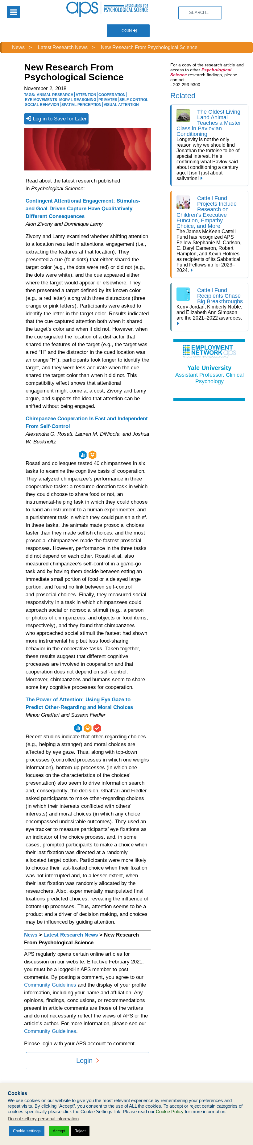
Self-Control (133, 100)
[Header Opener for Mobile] (13, 12)
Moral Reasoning (77, 100)
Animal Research (55, 95)
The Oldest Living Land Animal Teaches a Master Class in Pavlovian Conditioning (208, 123)
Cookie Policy (170, 1111)
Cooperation (112, 95)
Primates (107, 100)
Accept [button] (59, 1131)
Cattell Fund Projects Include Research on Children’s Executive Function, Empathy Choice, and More (206, 212)
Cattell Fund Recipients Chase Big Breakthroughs (220, 295)
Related (182, 95)
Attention (86, 95)
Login (126, 30)
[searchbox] (200, 12)
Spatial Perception (81, 105)
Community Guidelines (50, 985)
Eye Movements (41, 100)
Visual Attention (121, 105)
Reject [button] (80, 1131)
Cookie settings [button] (27, 1131)
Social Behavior (42, 105)
